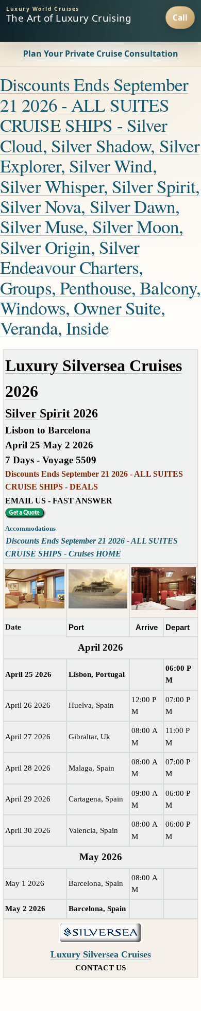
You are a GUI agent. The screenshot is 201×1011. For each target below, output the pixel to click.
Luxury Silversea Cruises (101, 954)
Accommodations (30, 528)
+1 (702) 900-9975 (180, 17)
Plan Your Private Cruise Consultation (100, 53)
